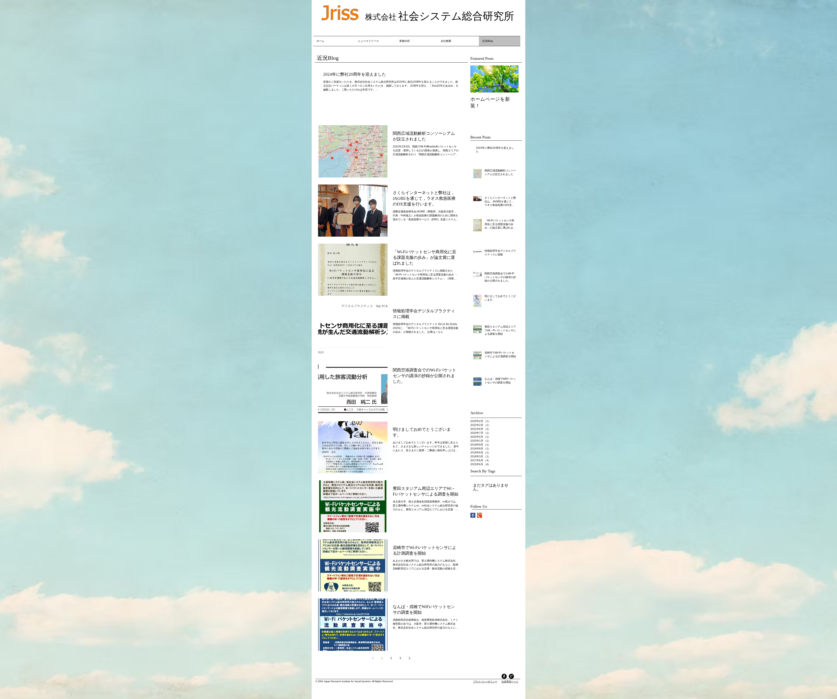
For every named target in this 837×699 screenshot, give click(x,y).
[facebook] (504, 676)
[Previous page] (373, 658)
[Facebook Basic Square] (472, 515)
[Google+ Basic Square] (479, 515)
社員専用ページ (510, 681)
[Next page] (409, 658)
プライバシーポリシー (485, 681)
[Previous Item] (477, 79)
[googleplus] (511, 676)
